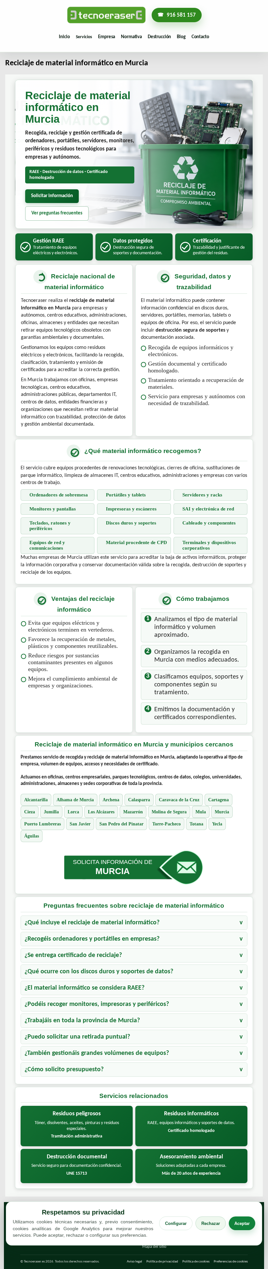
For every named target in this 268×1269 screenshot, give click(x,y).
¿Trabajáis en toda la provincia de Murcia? (82, 1020)
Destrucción (159, 37)
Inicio (64, 37)
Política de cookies (195, 1261)
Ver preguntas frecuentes (56, 213)
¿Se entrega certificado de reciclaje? (73, 955)
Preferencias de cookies (231, 1261)
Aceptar (242, 1223)
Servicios (84, 37)
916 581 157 (181, 15)
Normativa (131, 37)
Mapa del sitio (154, 1247)
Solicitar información (52, 196)
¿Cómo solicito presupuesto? (64, 1069)
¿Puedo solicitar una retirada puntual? (77, 1037)
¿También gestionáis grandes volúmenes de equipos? (97, 1053)
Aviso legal (134, 1261)
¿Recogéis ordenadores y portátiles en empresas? (92, 939)
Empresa (106, 37)
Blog (181, 37)
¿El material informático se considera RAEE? (84, 988)
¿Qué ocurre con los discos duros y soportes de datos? (99, 971)
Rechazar (210, 1223)
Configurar (176, 1223)
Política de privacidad (162, 1261)
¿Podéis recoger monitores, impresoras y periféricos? (97, 1004)
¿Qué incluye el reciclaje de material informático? (92, 922)
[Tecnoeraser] (106, 15)
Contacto (200, 37)
